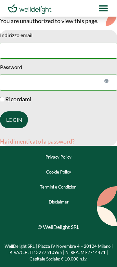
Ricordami (18, 99)
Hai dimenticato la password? (37, 141)
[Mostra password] (106, 81)
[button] (103, 8)
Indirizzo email (16, 35)
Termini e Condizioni (58, 187)
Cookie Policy (58, 172)
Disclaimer (59, 201)
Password (11, 67)
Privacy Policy (59, 157)
